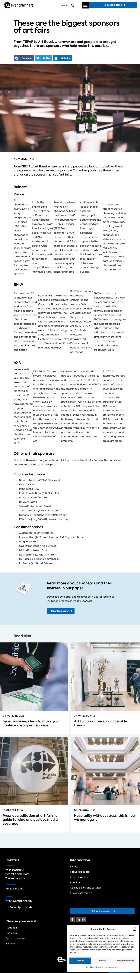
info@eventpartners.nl (18, 900)
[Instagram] (83, 919)
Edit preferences (125, 960)
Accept (80, 960)
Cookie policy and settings (85, 887)
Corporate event (15, 938)
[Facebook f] (72, 919)
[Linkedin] (78, 919)
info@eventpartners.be (19, 907)
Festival (10, 943)
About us (75, 882)
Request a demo (79, 877)
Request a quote (80, 871)
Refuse (102, 960)
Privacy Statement (109, 967)
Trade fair (11, 927)
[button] (134, 929)
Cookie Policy (92, 967)
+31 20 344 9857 (14, 888)
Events (74, 866)
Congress (11, 933)
